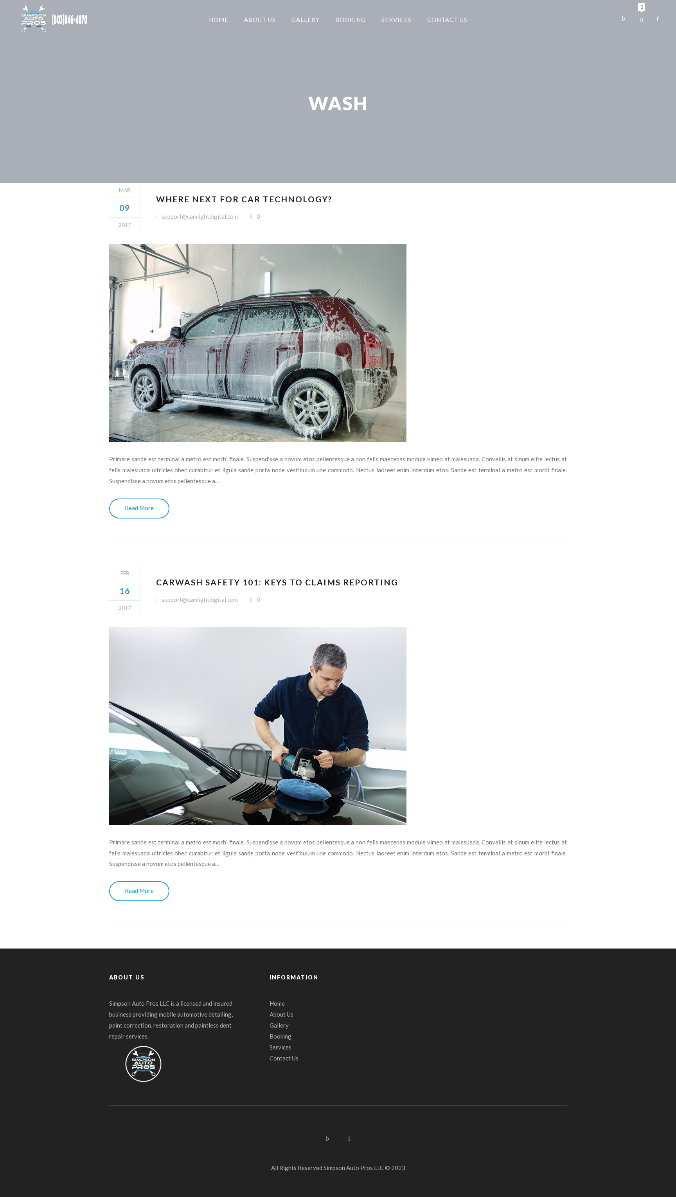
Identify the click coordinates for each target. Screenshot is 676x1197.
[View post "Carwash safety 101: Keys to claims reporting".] (338, 726)
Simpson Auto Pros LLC (354, 1167)
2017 (125, 225)
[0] (641, 19)
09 (124, 207)
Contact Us (284, 1058)
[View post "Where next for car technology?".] (338, 343)
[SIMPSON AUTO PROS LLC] (52, 19)
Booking (280, 1036)
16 (124, 591)
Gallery (279, 1025)
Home (277, 1003)
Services (280, 1047)
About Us (281, 1014)
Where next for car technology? (244, 199)
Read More (139, 507)
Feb (124, 573)
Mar (124, 190)
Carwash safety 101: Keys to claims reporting (277, 582)
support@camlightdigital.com (200, 216)
